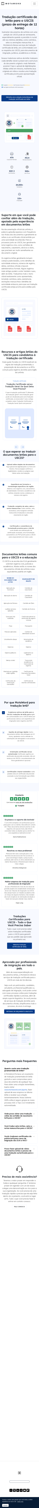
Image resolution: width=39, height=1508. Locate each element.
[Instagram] (21, 1490)
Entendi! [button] (5, 1505)
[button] (16, 449)
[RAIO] (14, 1490)
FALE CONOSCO (19, 1207)
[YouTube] (24, 1490)
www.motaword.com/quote (15, 1090)
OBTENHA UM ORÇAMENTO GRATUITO (19, 1011)
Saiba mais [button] (20, 1501)
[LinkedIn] (18, 1490)
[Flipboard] (28, 1490)
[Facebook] (11, 1490)
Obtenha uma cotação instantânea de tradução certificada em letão (19, 98)
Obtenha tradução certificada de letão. (19, 946)
